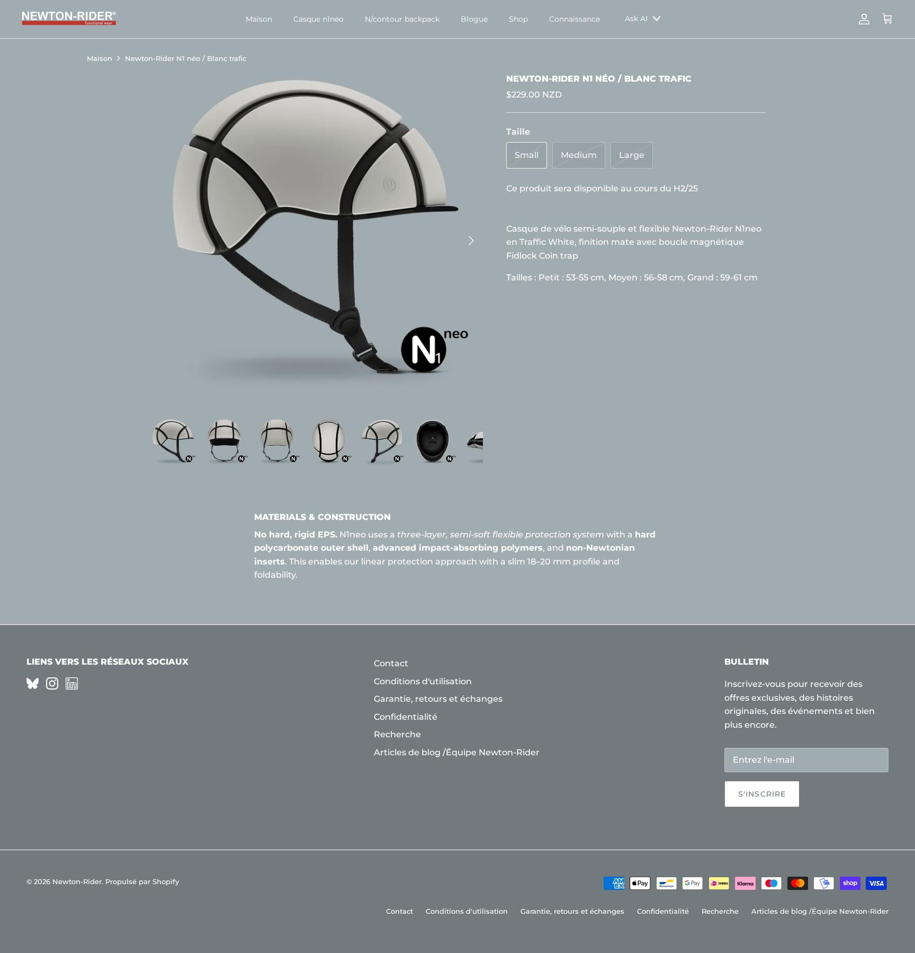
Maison (259, 19)
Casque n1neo (318, 19)
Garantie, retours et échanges (438, 699)
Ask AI (636, 18)
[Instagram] (52, 683)
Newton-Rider (77, 881)
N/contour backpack (402, 19)
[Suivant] (471, 240)
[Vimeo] (32, 683)
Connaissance (574, 19)
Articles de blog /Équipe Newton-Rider (457, 752)
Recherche (397, 734)
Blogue (474, 19)
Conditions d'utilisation (423, 681)
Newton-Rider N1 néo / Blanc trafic (185, 58)
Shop (518, 19)
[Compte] (862, 19)
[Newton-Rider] (68, 19)
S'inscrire (762, 794)
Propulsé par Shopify (142, 881)
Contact (391, 663)
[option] (316, 240)
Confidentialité (405, 717)
